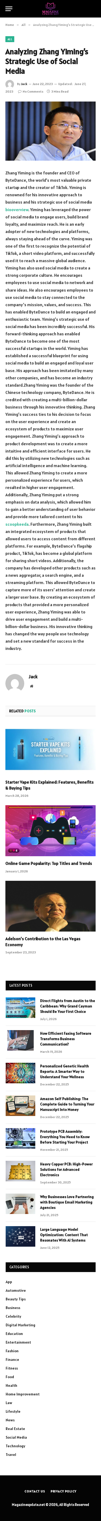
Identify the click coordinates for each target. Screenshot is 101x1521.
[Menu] (8, 9)
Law (9, 1402)
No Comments (33, 91)
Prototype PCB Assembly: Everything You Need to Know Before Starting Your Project (65, 1137)
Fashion (12, 1350)
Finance (12, 1359)
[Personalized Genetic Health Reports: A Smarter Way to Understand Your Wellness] (20, 1073)
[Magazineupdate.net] (51, 9)
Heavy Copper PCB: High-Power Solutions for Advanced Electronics (66, 1169)
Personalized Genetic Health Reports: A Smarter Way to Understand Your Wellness (64, 1071)
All (10, 39)
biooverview (16, 209)
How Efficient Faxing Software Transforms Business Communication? (65, 1039)
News (10, 1420)
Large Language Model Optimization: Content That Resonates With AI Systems (64, 1235)
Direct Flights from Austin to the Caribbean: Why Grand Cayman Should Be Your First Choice (67, 1006)
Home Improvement (23, 1394)
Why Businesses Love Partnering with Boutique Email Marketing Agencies (67, 1202)
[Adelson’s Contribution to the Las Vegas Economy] (50, 906)
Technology (15, 1446)
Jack (24, 84)
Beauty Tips (16, 1299)
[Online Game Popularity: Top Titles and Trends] (50, 830)
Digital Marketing (20, 1325)
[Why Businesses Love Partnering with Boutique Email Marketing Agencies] (20, 1203)
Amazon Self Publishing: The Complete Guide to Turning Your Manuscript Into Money (67, 1104)
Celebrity (13, 1316)
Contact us (35, 1491)
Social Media (16, 1437)
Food (10, 1376)
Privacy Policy (63, 1491)
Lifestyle (13, 1411)
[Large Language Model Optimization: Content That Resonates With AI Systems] (20, 1236)
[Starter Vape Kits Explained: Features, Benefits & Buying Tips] (50, 749)
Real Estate (15, 1428)
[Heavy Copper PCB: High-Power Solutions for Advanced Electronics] (20, 1171)
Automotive (16, 1290)
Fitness (12, 1368)
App (9, 1281)
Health (11, 1385)
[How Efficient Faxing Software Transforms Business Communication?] (20, 1040)
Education (14, 1333)
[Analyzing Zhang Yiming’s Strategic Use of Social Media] (50, 131)
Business (13, 1307)
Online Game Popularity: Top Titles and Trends (48, 863)
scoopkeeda (17, 524)
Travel (11, 1454)
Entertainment (18, 1342)
